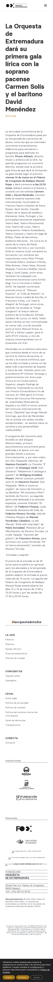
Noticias (10, 116)
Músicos (9, 644)
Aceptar (9, 977)
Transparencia (12, 724)
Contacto (10, 742)
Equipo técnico (13, 648)
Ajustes (36, 977)
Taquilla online (12, 675)
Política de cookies (15, 707)
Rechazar (23, 977)
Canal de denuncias (15, 720)
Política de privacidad (16, 702)
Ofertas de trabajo (15, 658)
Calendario (10, 680)
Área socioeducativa (16, 653)
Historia (9, 639)
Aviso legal (11, 698)
